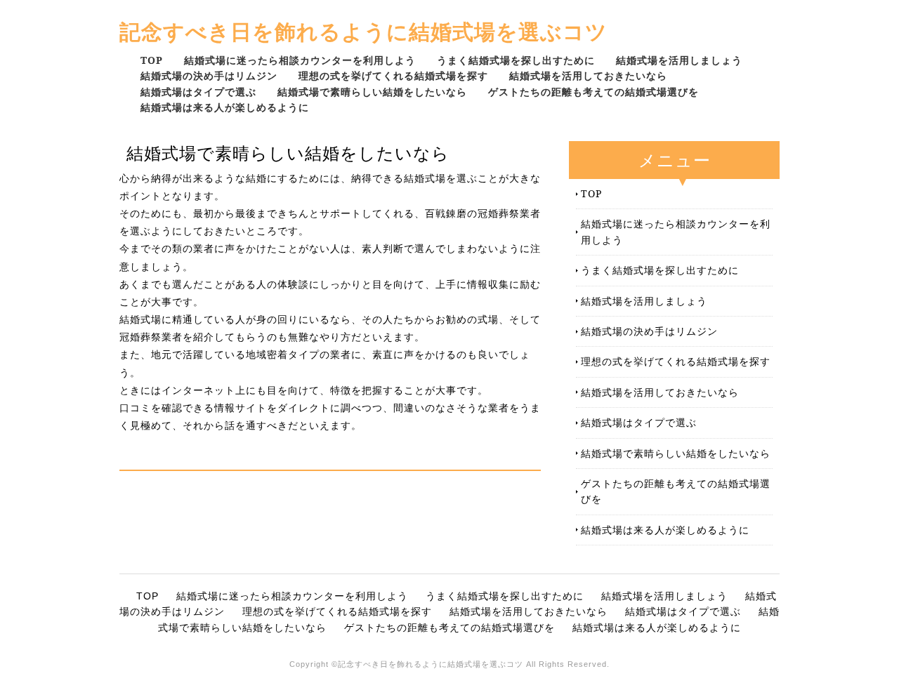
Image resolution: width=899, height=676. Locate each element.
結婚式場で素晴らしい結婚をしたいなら (372, 91)
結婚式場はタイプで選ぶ (198, 91)
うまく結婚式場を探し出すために (516, 60)
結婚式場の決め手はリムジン (208, 75)
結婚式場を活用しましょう (679, 60)
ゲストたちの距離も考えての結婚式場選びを (593, 91)
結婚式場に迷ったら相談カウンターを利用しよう (300, 60)
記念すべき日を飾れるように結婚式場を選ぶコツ (363, 31)
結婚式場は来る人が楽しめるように (224, 107)
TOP (151, 60)
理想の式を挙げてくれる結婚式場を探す (393, 75)
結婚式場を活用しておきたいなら (588, 75)
